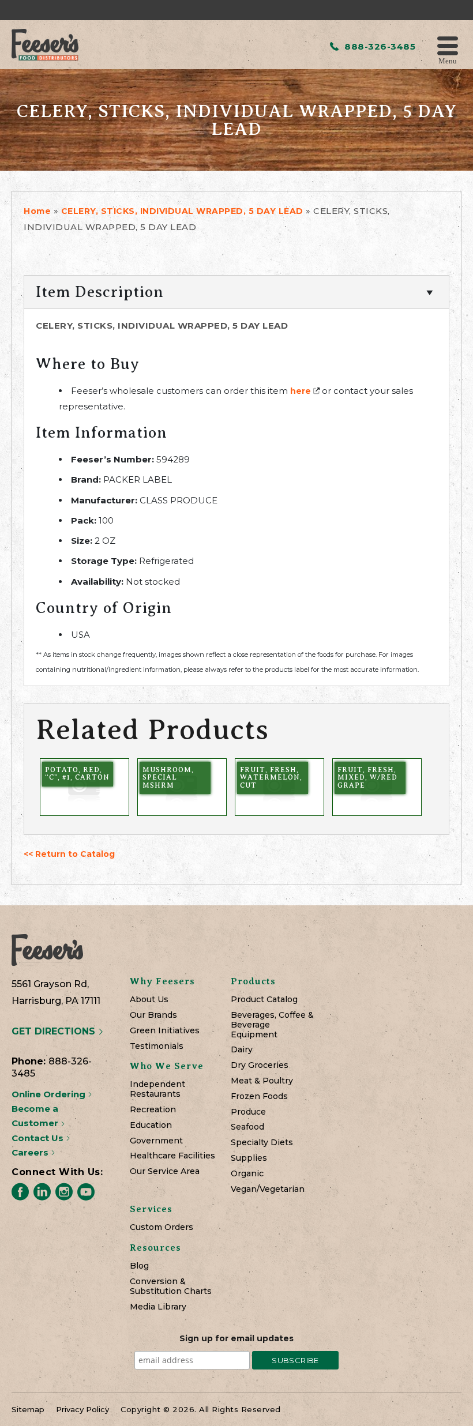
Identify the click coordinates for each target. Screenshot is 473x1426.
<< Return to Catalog (69, 854)
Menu (447, 60)
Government (156, 1141)
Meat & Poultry (262, 1081)
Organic (247, 1174)
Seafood (247, 1127)
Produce (248, 1112)
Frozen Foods (259, 1096)
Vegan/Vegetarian (268, 1189)
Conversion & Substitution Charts (171, 1286)
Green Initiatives (165, 1031)
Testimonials (156, 1046)
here (300, 391)
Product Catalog (264, 999)
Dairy (242, 1050)
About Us (149, 999)
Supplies (249, 1158)
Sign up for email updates (236, 1338)
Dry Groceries (259, 1065)
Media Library (158, 1307)
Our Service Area (165, 1171)
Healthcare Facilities (172, 1156)
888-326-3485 (378, 46)
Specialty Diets (262, 1142)
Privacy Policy (82, 1409)
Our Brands (153, 1015)
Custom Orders (161, 1227)
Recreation (153, 1110)
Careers (31, 1152)
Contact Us (39, 1137)
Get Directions (55, 1031)
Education (151, 1125)
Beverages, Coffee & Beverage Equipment (272, 1024)
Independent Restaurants (157, 1089)
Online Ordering (50, 1094)
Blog (139, 1266)
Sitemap (28, 1409)
